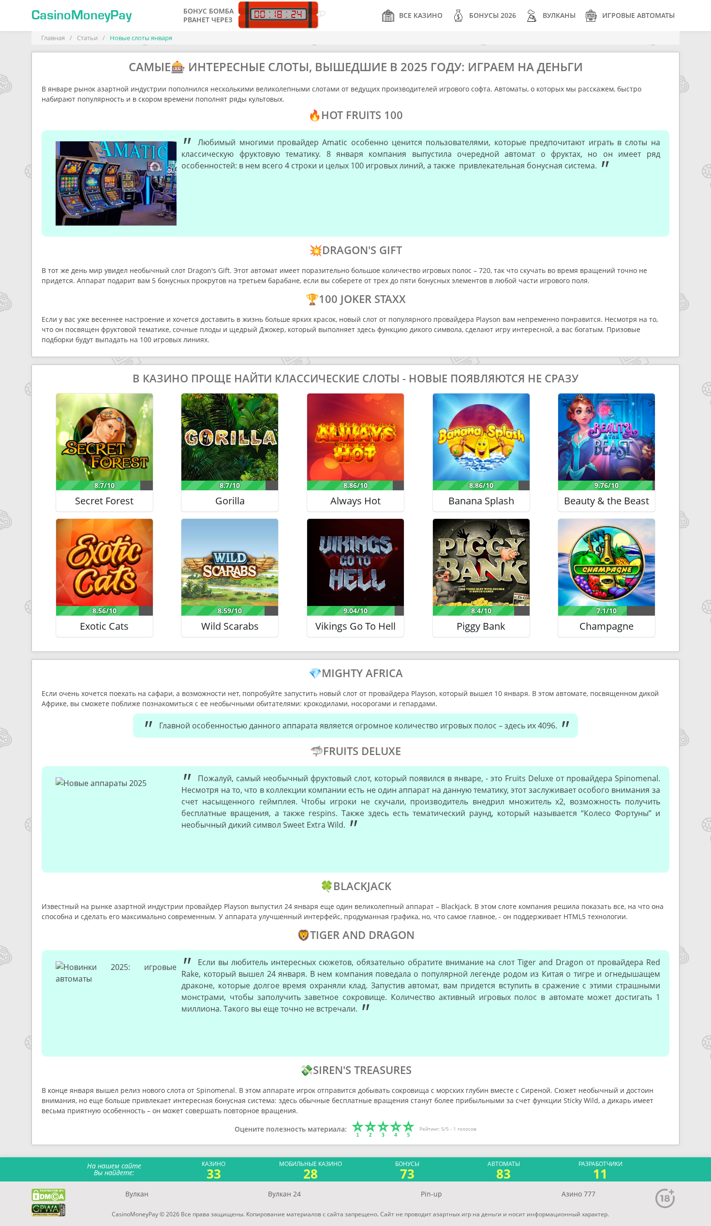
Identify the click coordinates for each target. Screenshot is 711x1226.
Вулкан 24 (284, 1193)
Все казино (421, 15)
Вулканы (559, 15)
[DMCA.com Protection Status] (48, 1195)
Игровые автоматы (638, 15)
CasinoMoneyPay (81, 15)
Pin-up (431, 1193)
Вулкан (136, 1193)
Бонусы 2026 (492, 15)
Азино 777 (578, 1193)
